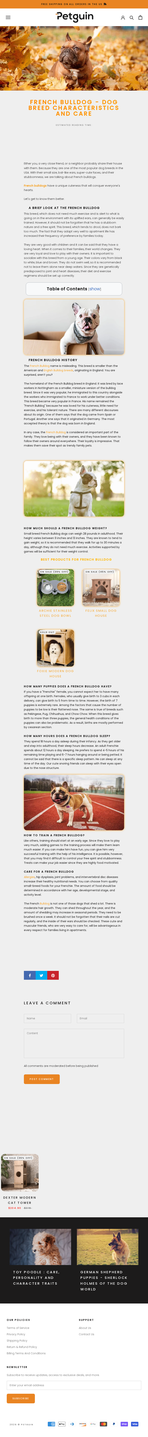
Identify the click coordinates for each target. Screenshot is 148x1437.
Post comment (42, 1079)
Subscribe (21, 1398)
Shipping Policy (17, 1341)
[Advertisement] (74, 145)
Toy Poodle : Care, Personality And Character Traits (36, 1278)
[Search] (132, 17)
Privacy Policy (16, 1334)
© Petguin (21, 1424)
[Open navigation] (8, 17)
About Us (85, 1328)
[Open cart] (140, 17)
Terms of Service (18, 1328)
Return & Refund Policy (22, 1347)
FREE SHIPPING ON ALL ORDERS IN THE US (72, 4)
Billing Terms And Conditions (26, 1353)
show (94, 289)
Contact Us (86, 1334)
